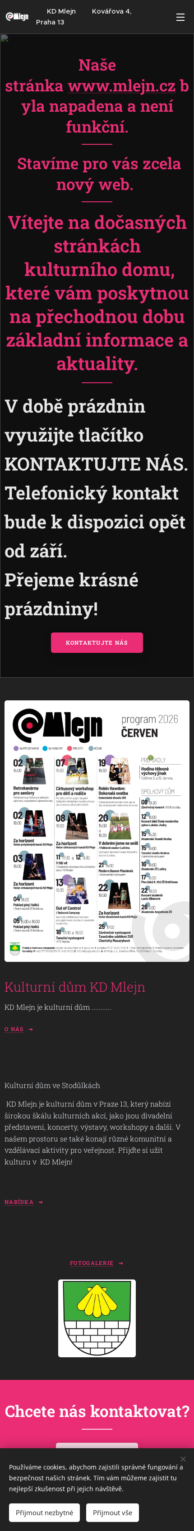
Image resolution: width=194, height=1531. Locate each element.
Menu (180, 17)
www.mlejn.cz (122, 85)
